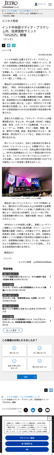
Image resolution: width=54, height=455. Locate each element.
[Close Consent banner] (50, 418)
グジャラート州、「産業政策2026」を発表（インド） (24, 298)
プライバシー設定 (27, 438)
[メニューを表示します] (50, 4)
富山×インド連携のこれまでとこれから (19, 308)
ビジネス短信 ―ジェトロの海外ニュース (21, 11)
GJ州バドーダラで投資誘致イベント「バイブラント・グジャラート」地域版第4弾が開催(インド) (24, 320)
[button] (13, 330)
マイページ (41, 4)
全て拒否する (27, 444)
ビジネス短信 (10, 21)
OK (27, 449)
